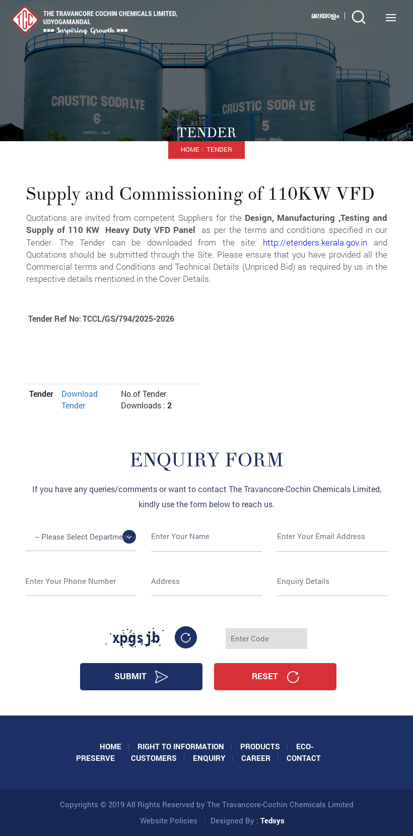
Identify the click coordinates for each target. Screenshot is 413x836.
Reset (266, 676)
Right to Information (180, 746)
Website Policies (168, 820)
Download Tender (79, 399)
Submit (131, 676)
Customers (154, 758)
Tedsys (272, 820)
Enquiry (209, 758)
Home (190, 149)
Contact (304, 758)
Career (255, 758)
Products (260, 746)
